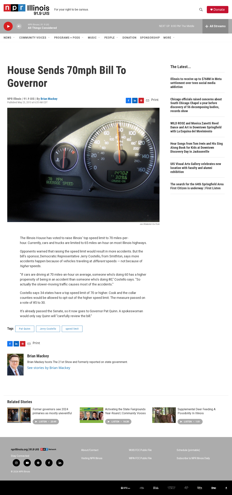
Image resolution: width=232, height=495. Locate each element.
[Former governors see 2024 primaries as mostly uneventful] (19, 415)
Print (155, 99)
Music (92, 37)
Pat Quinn (24, 328)
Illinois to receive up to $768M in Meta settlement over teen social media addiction (195, 83)
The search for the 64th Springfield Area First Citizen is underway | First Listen (196, 186)
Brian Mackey (49, 99)
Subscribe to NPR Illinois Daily (193, 458)
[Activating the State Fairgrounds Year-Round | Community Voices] (91, 415)
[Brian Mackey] (15, 364)
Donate (219, 9)
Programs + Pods (67, 37)
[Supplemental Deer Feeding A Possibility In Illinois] (164, 415)
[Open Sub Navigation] (14, 37)
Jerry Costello (48, 328)
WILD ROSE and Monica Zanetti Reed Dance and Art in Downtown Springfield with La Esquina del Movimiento (195, 127)
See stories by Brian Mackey (48, 367)
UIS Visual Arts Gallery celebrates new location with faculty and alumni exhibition (195, 168)
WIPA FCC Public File (140, 458)
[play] (8, 26)
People (109, 37)
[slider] (24, 26)
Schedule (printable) (188, 450)
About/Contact (89, 450)
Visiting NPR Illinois (91, 458)
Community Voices (32, 37)
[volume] (19, 26)
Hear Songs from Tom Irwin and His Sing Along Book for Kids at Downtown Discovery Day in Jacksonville (196, 147)
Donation (129, 37)
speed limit (72, 328)
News (7, 37)
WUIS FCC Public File (140, 450)
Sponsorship (150, 37)
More (167, 37)
